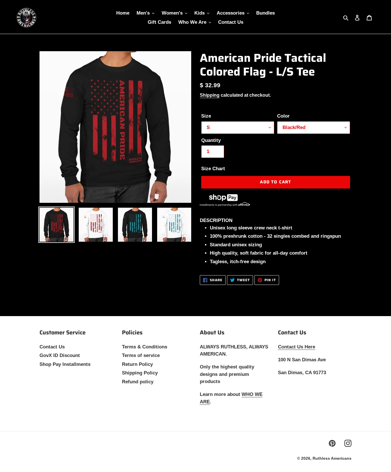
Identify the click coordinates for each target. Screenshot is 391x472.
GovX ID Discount (60, 355)
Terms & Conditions (144, 347)
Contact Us (52, 347)
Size (206, 116)
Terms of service (141, 355)
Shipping (210, 95)
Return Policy (137, 364)
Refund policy (137, 381)
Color (283, 116)
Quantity (211, 140)
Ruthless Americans (332, 458)
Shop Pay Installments (65, 364)
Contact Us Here (296, 347)
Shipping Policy (140, 373)
